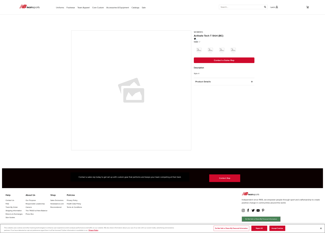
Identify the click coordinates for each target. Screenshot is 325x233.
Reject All (259, 228)
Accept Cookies (277, 228)
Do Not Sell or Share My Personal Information (261, 219)
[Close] (321, 228)
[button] (274, 7)
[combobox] (240, 7)
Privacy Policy (93, 230)
